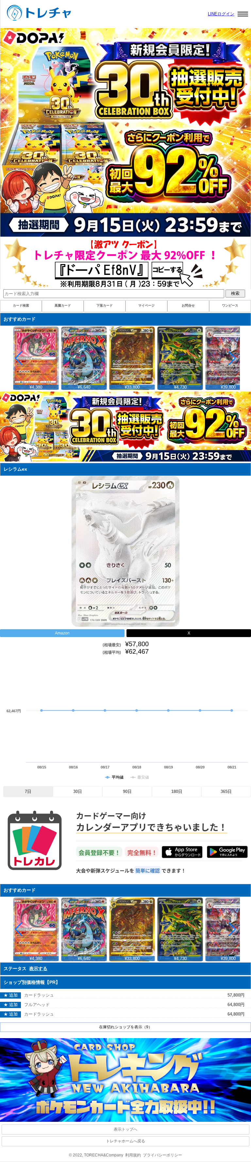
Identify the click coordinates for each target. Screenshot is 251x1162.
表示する (38, 968)
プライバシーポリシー (162, 1155)
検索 (235, 293)
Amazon (62, 633)
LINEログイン (221, 13)
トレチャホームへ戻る (125, 1141)
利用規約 (133, 1155)
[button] (232, 358)
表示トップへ (125, 1129)
